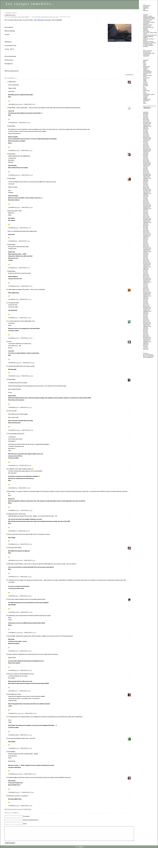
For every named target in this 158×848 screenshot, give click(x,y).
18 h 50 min (30, 430)
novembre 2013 (147, 293)
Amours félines (146, 5)
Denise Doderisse (19, 774)
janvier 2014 (146, 291)
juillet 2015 (146, 269)
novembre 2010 (147, 339)
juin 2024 (145, 141)
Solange (17, 544)
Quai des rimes (146, 99)
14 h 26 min (29, 595)
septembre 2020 (147, 193)
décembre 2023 (147, 149)
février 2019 (146, 216)
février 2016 (146, 260)
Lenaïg (16, 650)
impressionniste (45, 17)
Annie (144, 65)
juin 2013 (145, 300)
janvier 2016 (146, 262)
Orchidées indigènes (148, 36)
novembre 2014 (147, 279)
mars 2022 (145, 170)
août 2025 (145, 127)
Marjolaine (17, 286)
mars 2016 (145, 259)
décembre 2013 (147, 292)
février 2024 (146, 146)
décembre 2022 (147, 163)
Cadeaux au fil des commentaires (147, 20)
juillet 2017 (146, 239)
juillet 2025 (146, 128)
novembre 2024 (147, 139)
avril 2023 (145, 158)
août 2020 (145, 194)
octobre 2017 (146, 236)
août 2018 (145, 224)
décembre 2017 (147, 234)
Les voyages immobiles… (30, 4)
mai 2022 (145, 169)
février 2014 (146, 289)
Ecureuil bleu (146, 78)
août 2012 (145, 312)
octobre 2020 (146, 192)
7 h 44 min (30, 150)
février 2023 (146, 160)
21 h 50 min (29, 650)
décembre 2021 (147, 174)
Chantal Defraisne (19, 632)
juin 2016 (145, 255)
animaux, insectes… (148, 16)
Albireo (16, 227)
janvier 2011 (146, 336)
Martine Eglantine (19, 104)
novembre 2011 (147, 324)
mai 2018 (145, 227)
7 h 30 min (28, 122)
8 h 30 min (29, 690)
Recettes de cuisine (147, 44)
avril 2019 (145, 213)
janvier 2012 (146, 321)
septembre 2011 (147, 326)
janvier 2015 (146, 277)
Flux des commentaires (148, 356)
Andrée (145, 64)
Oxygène (17, 510)
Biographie (145, 6)
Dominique (17, 207)
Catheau (17, 805)
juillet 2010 (146, 344)
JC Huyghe (145, 85)
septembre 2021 (147, 178)
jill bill (16, 122)
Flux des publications (148, 354)
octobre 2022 (146, 165)
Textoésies (145, 46)
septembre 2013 (147, 296)
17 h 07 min (29, 735)
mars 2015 (145, 274)
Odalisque (145, 10)
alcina (144, 61)
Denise (144, 76)
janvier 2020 (146, 203)
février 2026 (146, 120)
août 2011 (145, 327)
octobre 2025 (146, 125)
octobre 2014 (146, 281)
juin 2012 (145, 315)
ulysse (16, 317)
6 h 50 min (33, 560)
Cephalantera (146, 70)
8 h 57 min (29, 227)
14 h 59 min (30, 375)
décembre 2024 (147, 137)
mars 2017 (145, 244)
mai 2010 (145, 346)
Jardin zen (145, 84)
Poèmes (145, 40)
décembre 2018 (147, 218)
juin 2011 (145, 330)
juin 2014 (145, 284)
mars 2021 (145, 185)
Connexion (145, 353)
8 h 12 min (30, 175)
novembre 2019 (147, 206)
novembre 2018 (147, 220)
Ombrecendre (146, 54)
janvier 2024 (146, 147)
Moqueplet (145, 95)
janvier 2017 (146, 246)
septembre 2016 (147, 251)
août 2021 (145, 179)
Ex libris (145, 81)
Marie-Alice (17, 175)
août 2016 (145, 253)
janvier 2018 (146, 232)
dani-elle (17, 748)
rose (54, 17)
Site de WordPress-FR (148, 357)
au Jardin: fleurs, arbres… (149, 18)
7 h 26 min (29, 576)
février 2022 (146, 172)
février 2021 (146, 187)
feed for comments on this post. (14, 809)
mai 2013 (145, 301)
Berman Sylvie (146, 66)
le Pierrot (17, 576)
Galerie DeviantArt (147, 51)
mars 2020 (145, 201)
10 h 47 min (29, 299)
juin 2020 (145, 197)
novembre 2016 (147, 249)
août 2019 (145, 210)
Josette (16, 299)
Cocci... (16, 690)
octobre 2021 (146, 177)
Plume (16, 465)
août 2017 (145, 237)
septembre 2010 (147, 341)
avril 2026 (145, 117)
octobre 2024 (146, 140)
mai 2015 (145, 272)
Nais (16, 488)
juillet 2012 (146, 313)
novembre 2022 (147, 164)
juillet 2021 (146, 180)
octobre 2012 (146, 310)
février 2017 (146, 245)
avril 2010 (145, 348)
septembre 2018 (147, 222)
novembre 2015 (147, 264)
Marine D (145, 93)
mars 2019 (145, 215)
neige (50, 17)
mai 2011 (145, 331)
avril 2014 (145, 287)
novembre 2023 (147, 150)
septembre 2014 (147, 282)
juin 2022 (145, 168)
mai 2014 (145, 286)
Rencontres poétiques (148, 45)
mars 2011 (145, 334)
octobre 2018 (146, 221)
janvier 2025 (146, 136)
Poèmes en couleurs (148, 41)
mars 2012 (145, 318)
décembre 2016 (147, 248)
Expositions (146, 8)
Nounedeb (17, 375)
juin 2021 (145, 182)
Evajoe (144, 80)
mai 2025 (145, 131)
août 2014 (145, 283)
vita (16, 530)
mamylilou (17, 150)
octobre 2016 (146, 250)
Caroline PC (17, 792)
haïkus (39, 17)
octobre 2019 (146, 207)
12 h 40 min (30, 338)
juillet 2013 (146, 298)
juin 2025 (145, 130)
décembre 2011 (147, 322)
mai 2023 (145, 156)
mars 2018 (145, 230)
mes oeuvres (146, 31)
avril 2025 (145, 132)
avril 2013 (145, 302)
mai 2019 (145, 212)
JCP (144, 86)
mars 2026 (145, 118)
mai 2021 (145, 183)
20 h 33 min (33, 774)
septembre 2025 (147, 126)
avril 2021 (145, 184)
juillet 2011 (145, 329)
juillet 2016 (146, 254)
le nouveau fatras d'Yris (149, 53)
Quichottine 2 (146, 100)
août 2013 (145, 297)
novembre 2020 (147, 191)
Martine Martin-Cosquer (149, 94)
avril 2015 (145, 273)
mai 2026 (145, 116)
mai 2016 (145, 256)
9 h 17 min (28, 267)
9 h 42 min (34, 713)
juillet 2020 (146, 196)
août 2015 (145, 268)
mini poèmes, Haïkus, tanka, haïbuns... (20, 17)
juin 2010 (145, 345)
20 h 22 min (29, 748)
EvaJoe (17, 407)
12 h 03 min (28, 317)
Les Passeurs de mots (148, 27)
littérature (145, 28)
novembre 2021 (147, 175)
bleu (35, 17)
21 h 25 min (30, 510)
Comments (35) (129, 74)
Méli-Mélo (145, 30)
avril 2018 (145, 229)
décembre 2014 (147, 278)
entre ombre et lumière (148, 22)
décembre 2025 (147, 122)
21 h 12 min (28, 488)
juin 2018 (145, 226)
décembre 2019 (147, 205)
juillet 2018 (146, 225)
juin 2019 (145, 211)
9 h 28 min (30, 805)
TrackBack (27, 809)
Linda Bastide (146, 90)
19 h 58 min (28, 465)
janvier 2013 (146, 306)
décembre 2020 (147, 189)
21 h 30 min (27, 530)
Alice (144, 62)
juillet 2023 (146, 154)
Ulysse (144, 103)
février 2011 (146, 335)
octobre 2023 (146, 151)
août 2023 (145, 153)
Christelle (17, 612)
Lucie (144, 92)
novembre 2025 (147, 123)
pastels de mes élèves (148, 39)
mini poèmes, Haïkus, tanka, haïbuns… (150, 33)
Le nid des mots (147, 26)
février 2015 (146, 275)
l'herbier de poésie (147, 25)
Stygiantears (146, 56)
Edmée (145, 79)
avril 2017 (145, 243)
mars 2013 (145, 303)
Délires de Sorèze (147, 75)
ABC (16, 241)
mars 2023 (145, 159)
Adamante (145, 60)
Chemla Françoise (147, 73)
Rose (144, 102)
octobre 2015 (146, 265)
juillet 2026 (146, 113)
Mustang (145, 97)
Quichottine (17, 430)
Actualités (145, 15)
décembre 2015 (147, 263)
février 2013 (146, 305)
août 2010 (145, 343)
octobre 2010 (146, 340)
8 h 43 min (30, 207)
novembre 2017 (147, 235)
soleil (57, 17)
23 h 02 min (29, 544)
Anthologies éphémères (149, 17)
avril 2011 (145, 332)
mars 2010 (145, 349)
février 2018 (146, 231)
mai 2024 (145, 142)
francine (17, 670)
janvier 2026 (146, 121)
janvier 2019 (146, 217)
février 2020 (146, 202)
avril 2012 (145, 317)
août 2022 (145, 166)
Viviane (16, 595)
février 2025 (146, 135)
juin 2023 (145, 155)
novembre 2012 (147, 308)
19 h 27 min (33, 632)
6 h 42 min (33, 104)
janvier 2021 (146, 188)
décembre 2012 (147, 307)
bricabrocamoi (18, 362)
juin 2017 (145, 240)
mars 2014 (145, 288)
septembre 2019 (147, 208)
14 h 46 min (32, 362)
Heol (16, 267)
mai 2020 (145, 198)
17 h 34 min (30, 612)
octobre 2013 (146, 294)
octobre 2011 (146, 325)
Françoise (145, 83)
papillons (145, 37)
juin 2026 (145, 115)
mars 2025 (145, 134)
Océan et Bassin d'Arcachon (150, 35)
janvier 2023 (146, 161)
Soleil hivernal (10, 15)
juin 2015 (145, 270)
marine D (17, 338)
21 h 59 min (29, 670)
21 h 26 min (31, 792)
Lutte (144, 9)
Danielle (145, 74)
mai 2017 (145, 241)
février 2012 (146, 320)
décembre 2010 (147, 337)
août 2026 (145, 112)
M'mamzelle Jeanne (19, 713)
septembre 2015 (147, 267)
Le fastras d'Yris (146, 52)
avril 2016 (145, 258)
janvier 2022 (146, 173)
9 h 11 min (28, 241)
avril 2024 (145, 144)
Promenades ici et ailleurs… (150, 42)
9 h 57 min (30, 286)
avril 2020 (145, 199)
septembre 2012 (147, 311)
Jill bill (144, 88)
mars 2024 (145, 145)
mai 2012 (145, 316)
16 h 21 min (29, 407)
